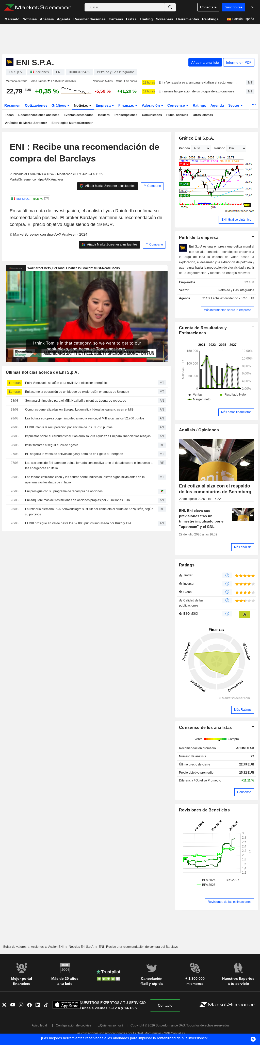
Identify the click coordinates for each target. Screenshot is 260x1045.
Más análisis (242, 547)
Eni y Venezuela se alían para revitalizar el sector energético (198, 82)
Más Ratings (242, 709)
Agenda (217, 105)
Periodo (184, 148)
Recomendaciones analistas (38, 115)
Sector (234, 105)
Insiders (104, 115)
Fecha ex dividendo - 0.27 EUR (232, 298)
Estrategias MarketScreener (72, 123)
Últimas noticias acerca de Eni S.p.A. (42, 372)
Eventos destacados (78, 115)
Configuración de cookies (73, 1025)
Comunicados (152, 115)
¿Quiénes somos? (110, 1025)
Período (219, 148)
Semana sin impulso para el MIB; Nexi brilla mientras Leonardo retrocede (75, 400)
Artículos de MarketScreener (26, 123)
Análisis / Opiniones (199, 430)
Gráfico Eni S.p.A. (196, 138)
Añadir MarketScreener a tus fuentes (110, 186)
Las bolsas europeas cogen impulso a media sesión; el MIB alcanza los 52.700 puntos (84, 418)
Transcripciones (125, 115)
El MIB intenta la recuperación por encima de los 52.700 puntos (68, 427)
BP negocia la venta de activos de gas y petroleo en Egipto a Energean (74, 454)
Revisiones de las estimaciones (229, 902)
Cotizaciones (36, 105)
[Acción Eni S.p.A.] (45, 199)
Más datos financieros (236, 412)
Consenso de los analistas (205, 727)
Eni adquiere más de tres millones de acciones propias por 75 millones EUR (77, 500)
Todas (9, 115)
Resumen (12, 105)
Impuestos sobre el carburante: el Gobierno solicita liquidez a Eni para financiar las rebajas (88, 436)
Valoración (151, 105)
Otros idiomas (203, 115)
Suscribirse (233, 7)
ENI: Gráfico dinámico (236, 219)
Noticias (81, 105)
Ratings (199, 105)
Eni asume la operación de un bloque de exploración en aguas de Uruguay (198, 91)
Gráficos (59, 105)
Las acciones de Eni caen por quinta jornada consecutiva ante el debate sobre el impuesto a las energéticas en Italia (89, 465)
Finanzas (126, 105)
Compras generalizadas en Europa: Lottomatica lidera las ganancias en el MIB (79, 409)
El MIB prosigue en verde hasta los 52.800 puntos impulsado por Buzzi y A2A (78, 523)
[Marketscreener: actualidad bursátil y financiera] (37, 7)
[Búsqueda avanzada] (170, 7)
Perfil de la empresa (198, 237)
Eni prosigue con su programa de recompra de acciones (64, 491)
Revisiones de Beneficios (204, 810)
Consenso (176, 105)
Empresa (104, 105)
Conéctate (208, 7)
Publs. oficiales (177, 115)
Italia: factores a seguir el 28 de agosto (51, 445)
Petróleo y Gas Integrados (236, 290)
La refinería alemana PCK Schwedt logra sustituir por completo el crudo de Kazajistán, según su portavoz (89, 511)
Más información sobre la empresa (227, 310)
